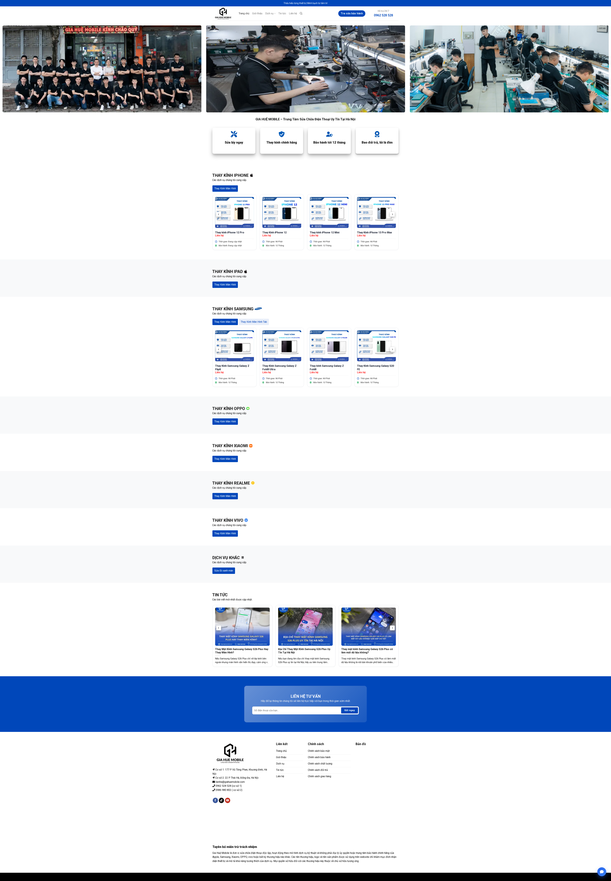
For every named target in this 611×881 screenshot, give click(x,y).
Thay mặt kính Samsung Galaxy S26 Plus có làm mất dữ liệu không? (367, 650)
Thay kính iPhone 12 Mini (324, 232)
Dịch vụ (269, 13)
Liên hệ (293, 13)
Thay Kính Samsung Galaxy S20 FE (375, 367)
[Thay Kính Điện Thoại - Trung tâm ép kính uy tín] (223, 13)
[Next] (392, 214)
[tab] (225, 188)
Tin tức (282, 13)
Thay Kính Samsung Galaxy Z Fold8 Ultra (279, 367)
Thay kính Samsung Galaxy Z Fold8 (327, 367)
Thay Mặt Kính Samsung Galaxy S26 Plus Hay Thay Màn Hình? (241, 650)
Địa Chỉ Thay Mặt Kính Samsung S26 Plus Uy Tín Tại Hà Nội (304, 650)
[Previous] (218, 214)
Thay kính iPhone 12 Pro (229, 232)
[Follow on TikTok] (221, 800)
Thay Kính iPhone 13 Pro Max (374, 232)
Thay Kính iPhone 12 (274, 232)
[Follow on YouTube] (227, 800)
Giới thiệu (257, 13)
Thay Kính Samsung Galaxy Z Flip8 (232, 367)
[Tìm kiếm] (301, 13)
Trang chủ (244, 13)
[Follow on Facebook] (215, 800)
